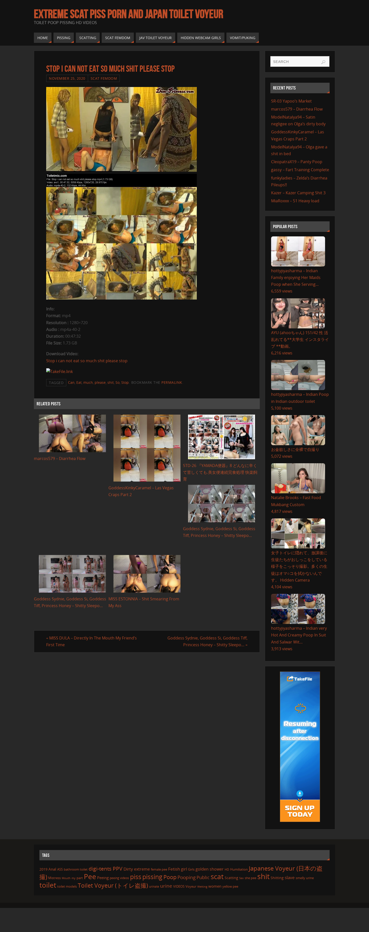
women (214, 886)
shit (110, 382)
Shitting (277, 877)
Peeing (103, 877)
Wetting (202, 886)
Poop (169, 877)
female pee (159, 869)
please (100, 382)
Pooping (186, 877)
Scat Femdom (104, 78)
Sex (241, 878)
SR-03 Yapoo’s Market (291, 101)
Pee (90, 876)
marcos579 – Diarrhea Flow (59, 458)
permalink (171, 382)
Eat (79, 382)
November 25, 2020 (67, 78)
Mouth (66, 878)
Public (203, 877)
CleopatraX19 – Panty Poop (296, 161)
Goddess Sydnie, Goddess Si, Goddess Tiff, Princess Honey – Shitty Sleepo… (207, 641)
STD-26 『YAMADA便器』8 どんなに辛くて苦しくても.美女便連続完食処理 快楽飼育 (220, 472)
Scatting (231, 877)
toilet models (67, 886)
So (117, 382)
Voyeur (191, 886)
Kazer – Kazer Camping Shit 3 (298, 193)
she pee (250, 878)
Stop (125, 382)
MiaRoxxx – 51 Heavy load (295, 201)
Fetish (174, 869)
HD (227, 869)
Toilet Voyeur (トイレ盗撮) (113, 885)
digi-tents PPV (105, 868)
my (74, 878)
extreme (142, 869)
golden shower (210, 869)
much (88, 382)
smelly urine (305, 878)
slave (290, 877)
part (80, 878)
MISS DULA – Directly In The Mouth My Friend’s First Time (91, 641)
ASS (60, 869)
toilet (47, 885)
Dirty (128, 869)
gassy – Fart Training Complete (300, 169)
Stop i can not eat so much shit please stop (87, 360)
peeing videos (119, 878)
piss (135, 876)
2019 (43, 869)
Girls (191, 869)
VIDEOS (178, 886)
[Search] (323, 62)
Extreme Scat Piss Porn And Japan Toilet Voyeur (128, 14)
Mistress (54, 878)
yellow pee (230, 886)
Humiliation (239, 869)
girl (184, 869)
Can (71, 382)
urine (166, 885)
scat (217, 876)
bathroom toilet (76, 869)
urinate (154, 886)
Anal (52, 869)
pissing (152, 876)
